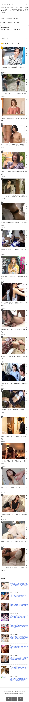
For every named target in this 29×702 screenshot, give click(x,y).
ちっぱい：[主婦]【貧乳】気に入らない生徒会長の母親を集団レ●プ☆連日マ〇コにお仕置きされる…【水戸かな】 (19, 605)
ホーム (3, 18)
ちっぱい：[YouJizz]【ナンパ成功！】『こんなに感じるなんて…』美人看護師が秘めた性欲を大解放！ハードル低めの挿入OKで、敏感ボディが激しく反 (19, 658)
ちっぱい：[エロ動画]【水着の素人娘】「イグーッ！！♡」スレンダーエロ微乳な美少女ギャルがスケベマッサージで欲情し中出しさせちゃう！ (19, 595)
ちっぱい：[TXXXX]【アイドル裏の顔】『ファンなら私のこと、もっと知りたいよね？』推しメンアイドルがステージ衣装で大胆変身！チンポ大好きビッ (19, 616)
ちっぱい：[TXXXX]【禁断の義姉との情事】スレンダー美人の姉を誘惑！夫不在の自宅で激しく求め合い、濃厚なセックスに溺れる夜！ (19, 668)
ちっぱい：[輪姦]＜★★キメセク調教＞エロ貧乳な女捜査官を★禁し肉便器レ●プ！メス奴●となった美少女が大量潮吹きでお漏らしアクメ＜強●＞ (19, 647)
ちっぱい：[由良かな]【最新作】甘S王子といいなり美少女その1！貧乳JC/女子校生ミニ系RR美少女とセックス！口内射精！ (19, 626)
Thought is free (21, 693)
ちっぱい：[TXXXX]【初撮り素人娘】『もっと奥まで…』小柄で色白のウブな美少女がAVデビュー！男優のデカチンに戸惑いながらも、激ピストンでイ (19, 584)
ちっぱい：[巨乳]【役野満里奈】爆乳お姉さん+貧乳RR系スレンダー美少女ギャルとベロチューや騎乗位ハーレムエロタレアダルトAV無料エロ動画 (19, 637)
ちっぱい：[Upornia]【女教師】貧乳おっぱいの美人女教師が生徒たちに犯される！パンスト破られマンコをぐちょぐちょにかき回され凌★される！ (19, 679)
